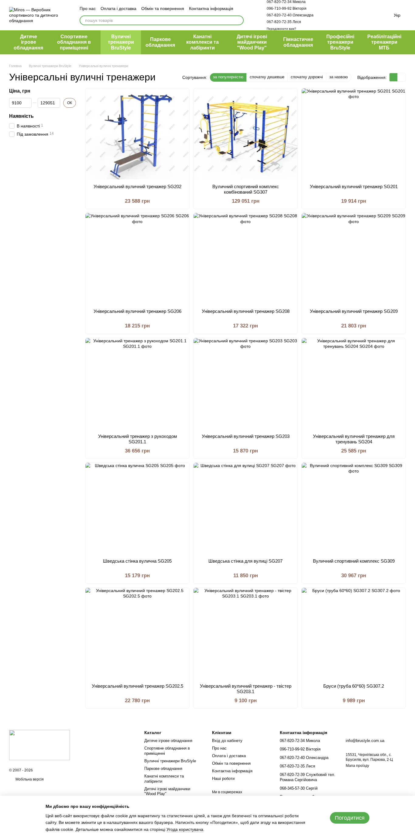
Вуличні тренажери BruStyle (121, 42)
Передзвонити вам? (281, 28)
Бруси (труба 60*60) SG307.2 (353, 686)
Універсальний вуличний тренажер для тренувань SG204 (354, 439)
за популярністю (228, 77)
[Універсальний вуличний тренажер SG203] (245, 383)
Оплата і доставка (118, 8)
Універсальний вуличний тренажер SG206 (137, 311)
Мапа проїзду (357, 766)
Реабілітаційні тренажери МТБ (384, 42)
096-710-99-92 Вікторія (287, 8)
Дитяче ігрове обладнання (28, 42)
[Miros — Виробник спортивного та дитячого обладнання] (39, 745)
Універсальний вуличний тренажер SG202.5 (137, 686)
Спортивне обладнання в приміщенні (74, 42)
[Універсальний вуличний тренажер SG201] (354, 133)
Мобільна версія (29, 779)
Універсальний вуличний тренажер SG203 (246, 436)
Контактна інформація (211, 8)
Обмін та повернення (162, 8)
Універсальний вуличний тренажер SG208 (246, 311)
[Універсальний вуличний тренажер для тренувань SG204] (354, 383)
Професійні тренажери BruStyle (340, 42)
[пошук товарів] (239, 20)
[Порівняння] (329, 15)
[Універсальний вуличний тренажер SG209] (354, 258)
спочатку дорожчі (307, 77)
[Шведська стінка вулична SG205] (137, 508)
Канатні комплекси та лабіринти (202, 42)
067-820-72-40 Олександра (290, 15)
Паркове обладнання (160, 42)
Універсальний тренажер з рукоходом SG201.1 (137, 439)
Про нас (88, 8)
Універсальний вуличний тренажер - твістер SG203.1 (245, 688)
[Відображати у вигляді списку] (402, 77)
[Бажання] (345, 15)
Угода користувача (184, 829)
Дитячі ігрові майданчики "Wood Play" (252, 42)
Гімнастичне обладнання (298, 42)
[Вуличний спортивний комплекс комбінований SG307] (245, 133)
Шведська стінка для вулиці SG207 (245, 561)
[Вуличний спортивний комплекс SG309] (354, 508)
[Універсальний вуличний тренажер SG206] (137, 258)
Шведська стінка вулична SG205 (137, 561)
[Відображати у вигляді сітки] (393, 77)
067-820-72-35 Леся (284, 22)
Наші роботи (223, 778)
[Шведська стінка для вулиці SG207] (245, 508)
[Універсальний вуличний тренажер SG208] (245, 258)
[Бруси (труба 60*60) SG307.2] (354, 633)
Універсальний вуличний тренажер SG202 (137, 186)
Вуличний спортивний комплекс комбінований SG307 (245, 189)
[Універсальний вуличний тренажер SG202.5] (137, 633)
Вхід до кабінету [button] (227, 740)
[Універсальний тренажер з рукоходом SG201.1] (137, 383)
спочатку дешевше (267, 77)
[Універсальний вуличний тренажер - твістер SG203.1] (245, 633)
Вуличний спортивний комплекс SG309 (354, 561)
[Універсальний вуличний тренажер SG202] (137, 133)
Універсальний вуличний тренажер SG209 (354, 311)
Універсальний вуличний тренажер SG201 (354, 186)
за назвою (338, 77)
